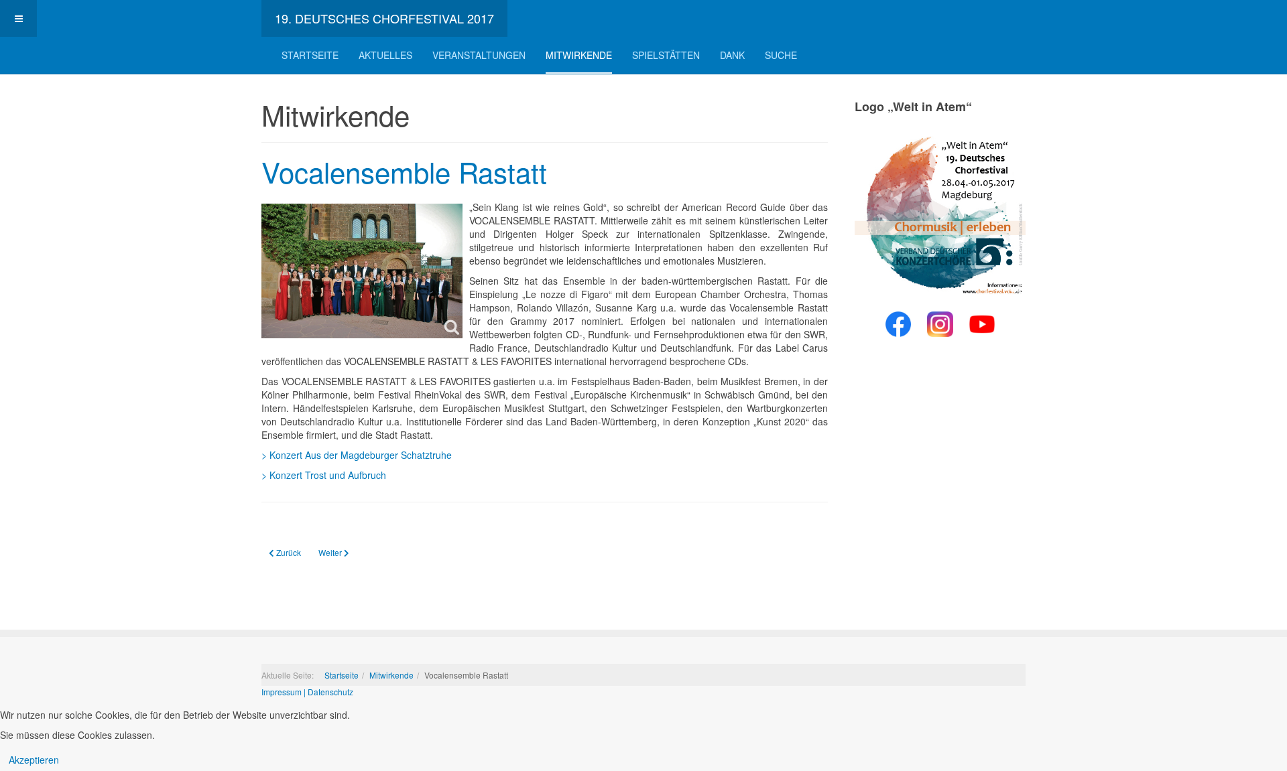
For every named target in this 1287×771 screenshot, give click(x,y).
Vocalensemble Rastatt (404, 171)
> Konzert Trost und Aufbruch (323, 475)
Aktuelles (385, 55)
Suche (781, 55)
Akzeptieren (34, 759)
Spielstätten (666, 55)
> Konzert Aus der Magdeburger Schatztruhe (356, 455)
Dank (732, 55)
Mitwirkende (579, 55)
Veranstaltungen (479, 55)
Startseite (310, 55)
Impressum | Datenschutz (307, 691)
